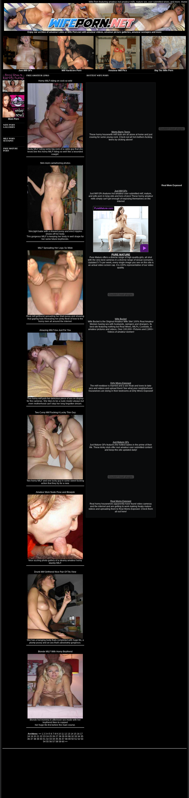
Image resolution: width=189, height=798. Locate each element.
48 (66, 739)
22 (41, 736)
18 (28, 736)
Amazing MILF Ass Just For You (55, 330)
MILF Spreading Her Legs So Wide (55, 248)
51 (75, 739)
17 (81, 734)
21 (38, 736)
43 (50, 739)
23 (44, 736)
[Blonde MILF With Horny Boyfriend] (55, 717)
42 (47, 739)
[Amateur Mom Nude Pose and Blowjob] (55, 558)
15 (75, 734)
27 (57, 736)
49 (69, 739)
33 (75, 736)
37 (31, 739)
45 (57, 739)
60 (63, 741)
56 (50, 741)
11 (62, 734)
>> (66, 741)
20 (35, 736)
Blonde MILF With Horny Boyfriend (55, 651)
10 (59, 734)
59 (60, 741)
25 (50, 736)
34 (79, 736)
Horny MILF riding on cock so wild (55, 81)
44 (53, 739)
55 (47, 741)
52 (79, 739)
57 (53, 741)
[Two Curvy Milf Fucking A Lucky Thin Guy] (55, 478)
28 (60, 736)
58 (57, 741)
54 (44, 741)
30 (66, 736)
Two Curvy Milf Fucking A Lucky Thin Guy (55, 412)
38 (35, 739)
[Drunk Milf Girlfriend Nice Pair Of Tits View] (55, 638)
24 (47, 736)
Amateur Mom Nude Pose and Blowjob (55, 492)
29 (63, 736)
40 (41, 739)
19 (31, 736)
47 (63, 739)
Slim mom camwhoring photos (55, 163)
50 (72, 739)
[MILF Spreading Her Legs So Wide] (55, 314)
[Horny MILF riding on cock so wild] (55, 147)
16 (78, 734)
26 (53, 736)
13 (69, 734)
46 (60, 739)
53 (82, 739)
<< (40, 734)
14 (72, 734)
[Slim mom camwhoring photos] (55, 229)
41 (44, 739)
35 (82, 736)
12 (65, 734)
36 (28, 739)
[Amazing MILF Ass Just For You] (55, 396)
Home (184, 2)
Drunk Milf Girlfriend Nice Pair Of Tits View (55, 572)
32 (72, 736)
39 (38, 739)
